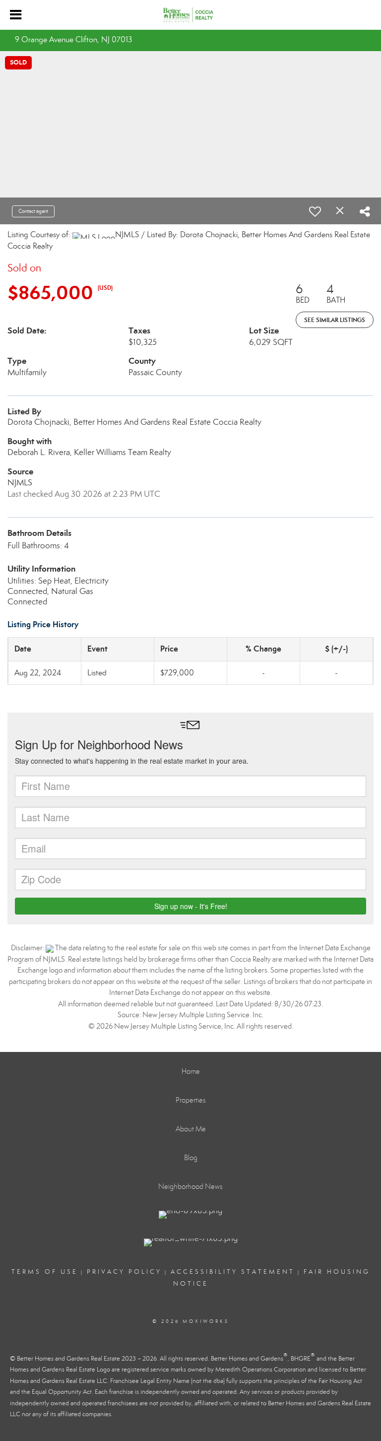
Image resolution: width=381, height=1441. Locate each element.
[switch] (315, 211)
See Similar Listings (334, 320)
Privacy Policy (124, 1272)
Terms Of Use (44, 1272)
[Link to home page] (190, 15)
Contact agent (33, 211)
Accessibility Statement (233, 1272)
